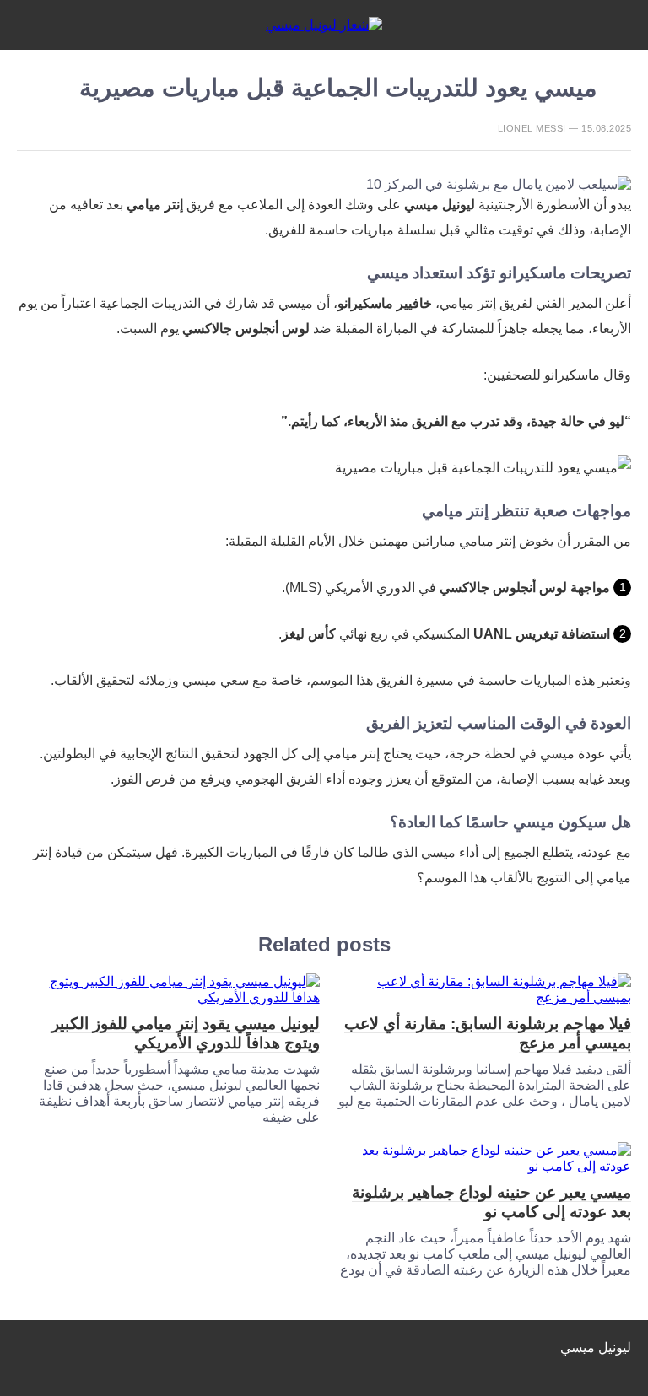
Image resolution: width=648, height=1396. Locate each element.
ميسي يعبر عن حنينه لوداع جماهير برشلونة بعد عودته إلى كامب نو (491, 1202)
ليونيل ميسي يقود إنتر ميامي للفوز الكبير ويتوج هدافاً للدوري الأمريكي (185, 1033)
